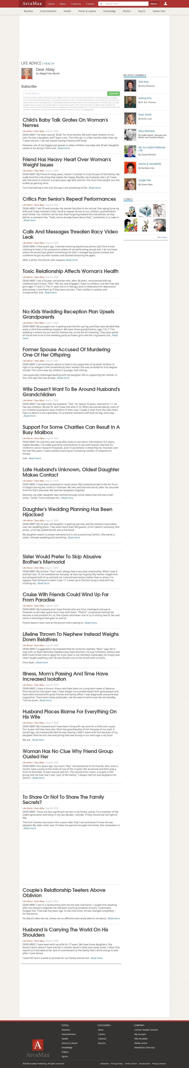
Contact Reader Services (146, 1029)
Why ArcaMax (141, 1038)
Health (67, 11)
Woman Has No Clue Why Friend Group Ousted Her (68, 753)
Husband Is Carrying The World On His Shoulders (65, 931)
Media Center (140, 1043)
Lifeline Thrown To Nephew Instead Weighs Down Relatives (71, 636)
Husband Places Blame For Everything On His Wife (70, 713)
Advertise (104, 1063)
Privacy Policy (117, 1063)
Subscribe (113, 94)
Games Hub (159, 11)
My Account (140, 1034)
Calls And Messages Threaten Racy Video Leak (70, 233)
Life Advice (28, 131)
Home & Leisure (87, 11)
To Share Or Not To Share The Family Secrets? (63, 799)
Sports (141, 11)
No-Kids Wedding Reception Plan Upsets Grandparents (68, 313)
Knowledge (109, 11)
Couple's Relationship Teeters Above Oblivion (64, 892)
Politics (127, 11)
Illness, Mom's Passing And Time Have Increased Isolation (65, 675)
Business (28, 11)
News (101, 1029)
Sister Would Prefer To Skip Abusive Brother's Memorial (62, 558)
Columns (102, 1038)
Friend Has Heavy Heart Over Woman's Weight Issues (67, 161)
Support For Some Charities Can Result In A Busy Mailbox (71, 429)
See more (162, 237)
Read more (64, 148)
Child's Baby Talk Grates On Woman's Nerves (65, 121)
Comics (101, 1034)
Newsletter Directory (144, 1047)
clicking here (89, 109)
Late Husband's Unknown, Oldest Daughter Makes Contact (71, 471)
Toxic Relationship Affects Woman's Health (70, 270)
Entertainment (48, 11)
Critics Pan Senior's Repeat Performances (69, 198)
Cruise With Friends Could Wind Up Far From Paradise (66, 596)
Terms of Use (131, 1063)
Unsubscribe (144, 1063)
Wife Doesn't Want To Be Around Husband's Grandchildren (71, 391)
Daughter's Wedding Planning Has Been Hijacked (67, 511)
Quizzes (102, 1043)
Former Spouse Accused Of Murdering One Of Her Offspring (66, 351)
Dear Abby (39, 131)
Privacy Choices (159, 1063)
